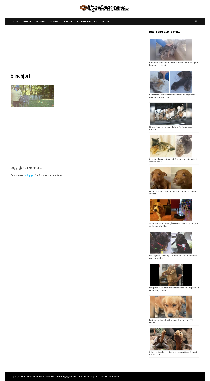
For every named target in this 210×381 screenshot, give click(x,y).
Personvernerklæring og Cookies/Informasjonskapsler (71, 376)
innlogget (29, 175)
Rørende (40, 21)
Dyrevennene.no (36, 376)
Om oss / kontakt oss (110, 376)
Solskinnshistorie (87, 21)
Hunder (27, 21)
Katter (68, 21)
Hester (105, 21)
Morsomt (54, 21)
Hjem (15, 21)
